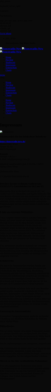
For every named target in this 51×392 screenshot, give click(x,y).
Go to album (5, 33)
